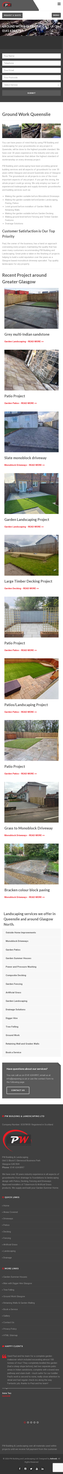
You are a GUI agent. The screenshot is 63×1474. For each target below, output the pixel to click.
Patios (6, 1225)
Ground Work (12, 1035)
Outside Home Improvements (21, 932)
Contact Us (8, 1322)
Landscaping (9, 1251)
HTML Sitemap (10, 1335)
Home (6, 1205)
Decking (7, 1231)
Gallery (6, 1315)
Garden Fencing (14, 984)
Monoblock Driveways (17, 941)
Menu (56, 15)
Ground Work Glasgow (14, 1296)
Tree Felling (12, 1026)
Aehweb (53, 1459)
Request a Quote (12, 15)
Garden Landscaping (16, 1001)
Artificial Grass (13, 992)
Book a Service (13, 1052)
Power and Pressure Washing (21, 966)
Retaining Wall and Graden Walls (22, 1043)
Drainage (7, 1257)
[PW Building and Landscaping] (17, 1140)
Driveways (8, 1218)
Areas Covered (10, 1212)
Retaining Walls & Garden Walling (19, 1303)
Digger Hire (12, 1018)
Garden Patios (13, 949)
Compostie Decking (16, 975)
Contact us (18, 1090)
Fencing (7, 1238)
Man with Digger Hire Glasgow (17, 1283)
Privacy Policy (10, 1329)
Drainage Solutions (15, 1009)
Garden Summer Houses (18, 958)
